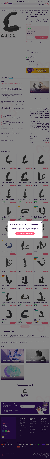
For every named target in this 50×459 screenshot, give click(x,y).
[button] (25, 236)
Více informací (26, 230)
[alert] (25, 229)
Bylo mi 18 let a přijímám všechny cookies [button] (25, 233)
